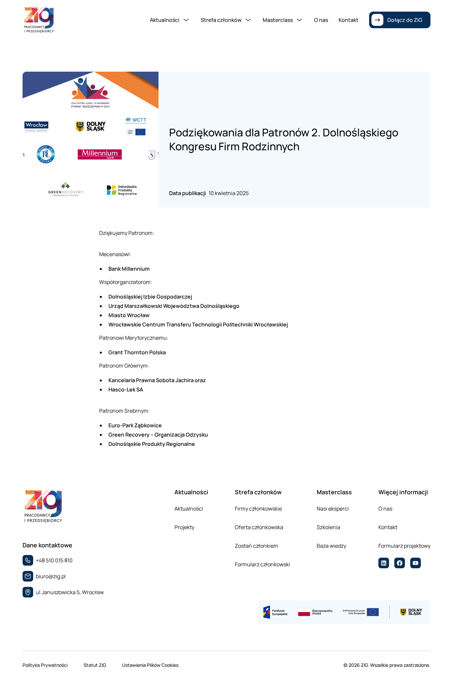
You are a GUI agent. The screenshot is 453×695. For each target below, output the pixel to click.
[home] (39, 20)
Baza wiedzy (331, 545)
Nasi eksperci (333, 508)
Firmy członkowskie (258, 508)
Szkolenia (328, 527)
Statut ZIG (95, 665)
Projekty (184, 527)
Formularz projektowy (404, 545)
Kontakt (348, 20)
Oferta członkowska (259, 527)
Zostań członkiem (256, 545)
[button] (170, 20)
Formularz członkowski (262, 564)
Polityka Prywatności (45, 665)
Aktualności (188, 508)
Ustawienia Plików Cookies (150, 665)
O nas (321, 20)
